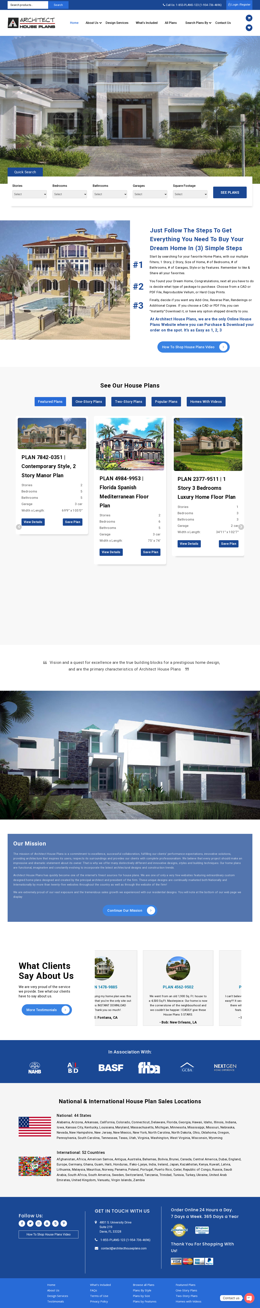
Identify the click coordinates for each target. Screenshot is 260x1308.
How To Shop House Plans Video (189, 347)
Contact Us (223, 23)
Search (58, 4)
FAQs (93, 1290)
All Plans (171, 23)
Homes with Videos (188, 1301)
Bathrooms (100, 186)
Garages (139, 186)
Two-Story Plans (128, 402)
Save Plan (72, 522)
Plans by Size (141, 1296)
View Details (33, 522)
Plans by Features (144, 1301)
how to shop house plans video (48, 1234)
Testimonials (55, 1301)
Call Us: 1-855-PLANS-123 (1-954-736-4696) (193, 5)
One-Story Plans (89, 402)
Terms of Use (99, 1296)
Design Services (117, 23)
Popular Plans (166, 402)
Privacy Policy (99, 1301)
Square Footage (184, 186)
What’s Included (147, 23)
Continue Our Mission (125, 910)
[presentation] (19, 527)
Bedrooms (60, 186)
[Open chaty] (249, 1298)
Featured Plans (50, 402)
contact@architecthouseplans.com (124, 1248)
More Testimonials (41, 1010)
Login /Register (240, 4)
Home (74, 23)
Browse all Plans (143, 1285)
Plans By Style (142, 1290)
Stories (17, 186)
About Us (92, 23)
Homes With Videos (206, 402)
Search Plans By (196, 23)
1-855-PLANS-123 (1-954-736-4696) (125, 1240)
